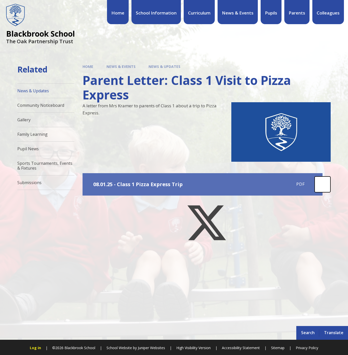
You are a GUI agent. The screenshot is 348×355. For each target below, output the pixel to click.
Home (88, 66)
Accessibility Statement (241, 347)
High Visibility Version (193, 347)
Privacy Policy (307, 347)
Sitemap (278, 347)
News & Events (121, 66)
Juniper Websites (151, 347)
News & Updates (164, 66)
